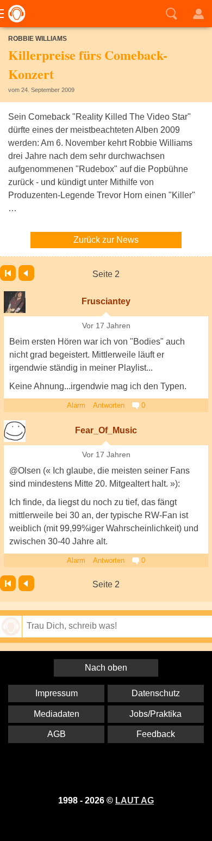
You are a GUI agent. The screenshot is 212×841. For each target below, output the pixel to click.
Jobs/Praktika (155, 714)
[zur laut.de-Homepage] (13, 13)
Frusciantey (106, 301)
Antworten (108, 405)
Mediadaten (56, 714)
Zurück (26, 273)
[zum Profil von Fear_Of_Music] (15, 431)
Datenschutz (156, 693)
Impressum (56, 693)
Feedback (155, 734)
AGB (56, 734)
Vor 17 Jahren (106, 326)
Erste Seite (8, 273)
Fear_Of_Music (106, 430)
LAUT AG (134, 800)
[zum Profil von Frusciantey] (15, 302)
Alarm (76, 405)
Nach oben (106, 667)
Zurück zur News (106, 239)
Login (198, 13)
